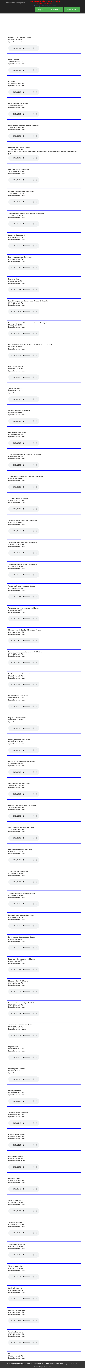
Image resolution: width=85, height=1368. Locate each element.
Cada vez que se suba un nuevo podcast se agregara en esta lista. (45, 2)
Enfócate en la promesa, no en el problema (23, 125)
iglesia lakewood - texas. (17, 1029)
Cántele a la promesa (15, 1331)
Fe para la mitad (14, 1178)
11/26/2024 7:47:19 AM (16, 785)
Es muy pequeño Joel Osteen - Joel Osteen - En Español (28, 322)
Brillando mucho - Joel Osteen (19, 147)
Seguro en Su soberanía (16, 235)
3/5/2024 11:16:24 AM (15, 1355)
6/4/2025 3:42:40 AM (15, 412)
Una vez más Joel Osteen (17, 432)
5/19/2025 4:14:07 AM (15, 456)
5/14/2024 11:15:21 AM (16, 1136)
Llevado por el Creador (16, 1068)
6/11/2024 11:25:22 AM (16, 1048)
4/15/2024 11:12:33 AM (16, 1224)
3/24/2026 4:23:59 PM (15, 105)
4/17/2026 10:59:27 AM (16, 83)
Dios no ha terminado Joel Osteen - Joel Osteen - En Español (30, 344)
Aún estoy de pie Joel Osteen (18, 169)
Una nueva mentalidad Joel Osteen (20, 849)
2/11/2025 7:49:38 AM (15, 653)
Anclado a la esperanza (16, 1309)
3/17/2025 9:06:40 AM (15, 566)
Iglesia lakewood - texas (16, 261)
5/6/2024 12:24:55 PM (15, 1158)
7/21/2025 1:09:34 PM (15, 302)
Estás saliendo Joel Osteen (18, 103)
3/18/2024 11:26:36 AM (16, 1312)
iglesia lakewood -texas (16, 42)
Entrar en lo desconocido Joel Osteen (21, 958)
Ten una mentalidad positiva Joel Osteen (22, 564)
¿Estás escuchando (15, 388)
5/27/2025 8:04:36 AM (15, 434)
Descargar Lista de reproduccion (45, 6)
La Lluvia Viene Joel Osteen (18, 695)
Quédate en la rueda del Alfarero (19, 37)
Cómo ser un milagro (15, 366)
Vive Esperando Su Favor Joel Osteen (21, 827)
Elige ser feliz (13, 1046)
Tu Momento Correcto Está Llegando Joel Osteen (25, 476)
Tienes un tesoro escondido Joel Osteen (22, 520)
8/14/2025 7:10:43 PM (15, 259)
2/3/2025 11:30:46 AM (15, 675)
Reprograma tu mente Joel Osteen (20, 256)
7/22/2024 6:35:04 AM (15, 1004)
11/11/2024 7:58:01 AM (16, 807)
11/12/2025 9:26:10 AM (16, 171)
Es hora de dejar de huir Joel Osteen (21, 191)
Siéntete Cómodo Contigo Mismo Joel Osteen (24, 629)
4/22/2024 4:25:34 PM (15, 1202)
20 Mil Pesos (71, 9)
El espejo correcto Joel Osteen (19, 739)
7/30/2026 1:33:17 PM (15, 61)
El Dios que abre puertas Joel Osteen (21, 761)
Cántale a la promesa (15, 1156)
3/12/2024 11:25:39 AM (16, 1333)
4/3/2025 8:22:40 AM (15, 522)
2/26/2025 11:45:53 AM (16, 632)
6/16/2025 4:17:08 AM (15, 368)
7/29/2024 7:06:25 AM (15, 982)
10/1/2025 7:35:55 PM (15, 215)
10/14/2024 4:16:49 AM (16, 829)
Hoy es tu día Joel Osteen (17, 717)
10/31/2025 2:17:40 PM (16, 193)
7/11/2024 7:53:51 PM (15, 1026)
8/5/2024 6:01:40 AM (15, 961)
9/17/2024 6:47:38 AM (15, 873)
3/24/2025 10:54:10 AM (16, 544)
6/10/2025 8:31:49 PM (15, 390)
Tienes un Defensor (15, 1222)
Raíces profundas (14, 1090)
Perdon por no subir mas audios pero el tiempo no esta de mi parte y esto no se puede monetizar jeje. (42, 152)
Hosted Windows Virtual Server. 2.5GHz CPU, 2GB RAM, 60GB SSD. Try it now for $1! (42, 1363)
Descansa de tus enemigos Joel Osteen (22, 1002)
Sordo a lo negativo (15, 1288)
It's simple (11, 81)
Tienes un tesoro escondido (18, 1112)
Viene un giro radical (15, 1200)
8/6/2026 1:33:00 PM (15, 39)
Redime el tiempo (14, 278)
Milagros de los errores (16, 1134)
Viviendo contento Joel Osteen (19, 410)
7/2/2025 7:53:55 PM (15, 346)
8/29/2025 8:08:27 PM (15, 237)
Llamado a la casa (14, 1353)
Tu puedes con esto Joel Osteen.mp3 (21, 893)
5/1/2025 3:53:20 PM (15, 478)
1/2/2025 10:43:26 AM (15, 741)
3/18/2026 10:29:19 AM (16, 127)
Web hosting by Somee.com (42, 1367)
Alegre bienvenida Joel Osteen (19, 783)
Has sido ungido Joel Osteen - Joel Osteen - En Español (28, 300)
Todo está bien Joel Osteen (18, 498)
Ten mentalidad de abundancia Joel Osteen (23, 607)
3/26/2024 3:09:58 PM (15, 1290)
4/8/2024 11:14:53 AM (15, 1246)
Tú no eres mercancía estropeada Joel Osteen (24, 454)
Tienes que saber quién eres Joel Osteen (22, 542)
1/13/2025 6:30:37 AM (15, 719)
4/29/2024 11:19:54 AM (16, 1180)
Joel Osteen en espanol (15, 2)
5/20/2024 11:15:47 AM (16, 1114)
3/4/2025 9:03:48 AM (15, 610)
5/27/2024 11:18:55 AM (16, 1092)
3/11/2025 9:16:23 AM (15, 588)
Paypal (40, 9)
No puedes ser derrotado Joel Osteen (21, 937)
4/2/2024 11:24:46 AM (15, 1268)
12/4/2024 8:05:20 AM (15, 763)
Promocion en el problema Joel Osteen (22, 805)
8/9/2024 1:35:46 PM (15, 939)
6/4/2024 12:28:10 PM (15, 1070)
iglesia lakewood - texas (16, 64)
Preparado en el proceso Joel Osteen (21, 915)
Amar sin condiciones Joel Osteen (20, 1024)
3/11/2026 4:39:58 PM (15, 149)
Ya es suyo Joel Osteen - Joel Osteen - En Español (26, 213)
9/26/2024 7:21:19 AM (15, 851)
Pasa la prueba (13, 59)
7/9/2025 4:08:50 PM (15, 324)
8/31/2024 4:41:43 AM (15, 895)
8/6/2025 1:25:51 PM (15, 281)
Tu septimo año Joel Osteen (18, 871)
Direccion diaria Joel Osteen (18, 980)
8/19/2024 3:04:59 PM (15, 917)
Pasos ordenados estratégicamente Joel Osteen (25, 651)
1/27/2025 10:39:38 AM (16, 697)
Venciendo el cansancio (16, 1244)
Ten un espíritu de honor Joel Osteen (21, 586)
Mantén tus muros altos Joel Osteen (21, 673)
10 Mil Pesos (55, 9)
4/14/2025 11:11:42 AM (16, 500)
